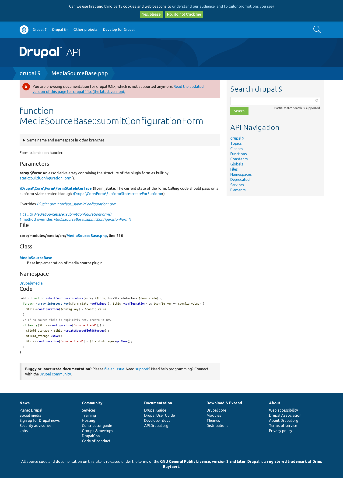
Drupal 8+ (60, 29)
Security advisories (36, 425)
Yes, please (151, 14)
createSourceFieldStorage (85, 330)
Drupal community (55, 374)
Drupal (253, 461)
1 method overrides (75, 219)
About (274, 403)
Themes (213, 420)
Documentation (158, 403)
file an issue (114, 369)
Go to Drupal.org (24, 30)
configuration (134, 303)
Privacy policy (280, 431)
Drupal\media (31, 283)
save (55, 336)
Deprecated (240, 179)
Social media (30, 415)
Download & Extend (224, 403)
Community (92, 403)
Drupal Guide (155, 410)
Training (89, 415)
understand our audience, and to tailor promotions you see (222, 6)
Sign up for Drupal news (40, 420)
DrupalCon (91, 436)
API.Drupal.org (156, 425)
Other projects (86, 29)
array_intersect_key (53, 303)
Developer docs (157, 420)
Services (237, 185)
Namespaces (241, 174)
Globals (236, 164)
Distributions (217, 425)
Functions (238, 154)
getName (121, 341)
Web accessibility (283, 410)
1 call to (65, 214)
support (142, 369)
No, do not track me (184, 14)
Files (234, 169)
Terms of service (283, 425)
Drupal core (216, 410)
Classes (236, 149)
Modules (213, 415)
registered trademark (287, 461)
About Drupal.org (283, 420)
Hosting (88, 420)
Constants (239, 159)
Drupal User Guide (159, 415)
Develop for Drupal (119, 29)
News (25, 403)
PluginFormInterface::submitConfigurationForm (76, 204)
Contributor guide (97, 425)
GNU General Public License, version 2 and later (203, 461)
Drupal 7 (40, 29)
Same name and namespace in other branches (66, 140)
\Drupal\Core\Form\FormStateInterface (56, 188)
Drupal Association (285, 415)
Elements (238, 190)
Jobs (24, 431)
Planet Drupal (31, 410)
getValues (98, 303)
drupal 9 (30, 73)
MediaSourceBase (36, 258)
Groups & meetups (97, 431)
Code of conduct (96, 441)
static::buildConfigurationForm (45, 178)
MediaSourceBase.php (79, 73)
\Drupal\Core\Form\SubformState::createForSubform (117, 194)
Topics (236, 143)
